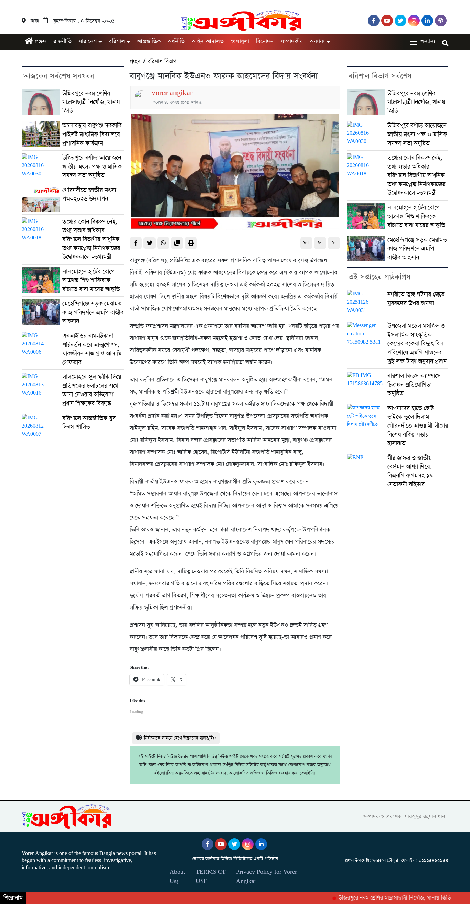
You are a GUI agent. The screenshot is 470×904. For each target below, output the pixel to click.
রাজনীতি (62, 41)
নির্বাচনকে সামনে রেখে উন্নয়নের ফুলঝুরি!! (180, 738)
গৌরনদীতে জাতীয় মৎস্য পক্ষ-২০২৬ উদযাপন (89, 194)
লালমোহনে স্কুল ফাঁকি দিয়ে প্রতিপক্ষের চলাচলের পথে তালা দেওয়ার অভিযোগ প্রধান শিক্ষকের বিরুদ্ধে (91, 390)
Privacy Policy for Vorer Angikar (266, 876)
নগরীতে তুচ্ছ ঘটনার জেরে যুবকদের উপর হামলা (415, 299)
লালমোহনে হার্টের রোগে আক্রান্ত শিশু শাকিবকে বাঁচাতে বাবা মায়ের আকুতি (91, 280)
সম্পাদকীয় (291, 41)
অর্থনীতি (176, 41)
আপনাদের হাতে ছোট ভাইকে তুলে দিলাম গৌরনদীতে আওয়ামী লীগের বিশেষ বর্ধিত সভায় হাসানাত (417, 426)
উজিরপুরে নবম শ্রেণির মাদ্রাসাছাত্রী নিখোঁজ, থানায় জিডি (91, 102)
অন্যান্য (317, 41)
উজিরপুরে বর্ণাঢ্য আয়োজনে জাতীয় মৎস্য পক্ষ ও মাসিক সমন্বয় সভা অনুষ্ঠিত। (92, 166)
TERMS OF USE (211, 876)
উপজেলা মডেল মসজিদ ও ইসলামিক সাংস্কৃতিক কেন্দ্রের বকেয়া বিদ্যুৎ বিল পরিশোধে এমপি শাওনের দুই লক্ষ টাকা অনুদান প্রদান (417, 343)
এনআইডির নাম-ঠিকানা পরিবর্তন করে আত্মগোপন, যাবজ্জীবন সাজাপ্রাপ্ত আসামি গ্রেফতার (91, 349)
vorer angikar (172, 93)
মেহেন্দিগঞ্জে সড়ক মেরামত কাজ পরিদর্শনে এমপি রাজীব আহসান (93, 312)
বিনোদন (265, 41)
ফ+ (306, 242)
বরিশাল (117, 41)
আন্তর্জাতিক (149, 41)
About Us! (177, 876)
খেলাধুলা (240, 41)
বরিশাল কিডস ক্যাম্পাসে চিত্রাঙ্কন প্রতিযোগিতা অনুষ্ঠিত (414, 385)
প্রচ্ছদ (39, 41)
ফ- (320, 242)
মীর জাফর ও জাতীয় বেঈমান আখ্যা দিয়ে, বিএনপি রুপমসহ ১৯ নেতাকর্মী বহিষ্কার (410, 471)
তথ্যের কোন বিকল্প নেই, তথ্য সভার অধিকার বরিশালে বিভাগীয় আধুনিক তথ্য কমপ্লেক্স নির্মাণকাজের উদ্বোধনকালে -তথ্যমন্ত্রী (91, 239)
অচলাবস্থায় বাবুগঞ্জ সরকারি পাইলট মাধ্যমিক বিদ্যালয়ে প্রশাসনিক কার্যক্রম (91, 134)
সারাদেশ (87, 41)
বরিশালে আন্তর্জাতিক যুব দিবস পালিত (89, 422)
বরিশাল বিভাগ (162, 61)
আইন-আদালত (208, 41)
